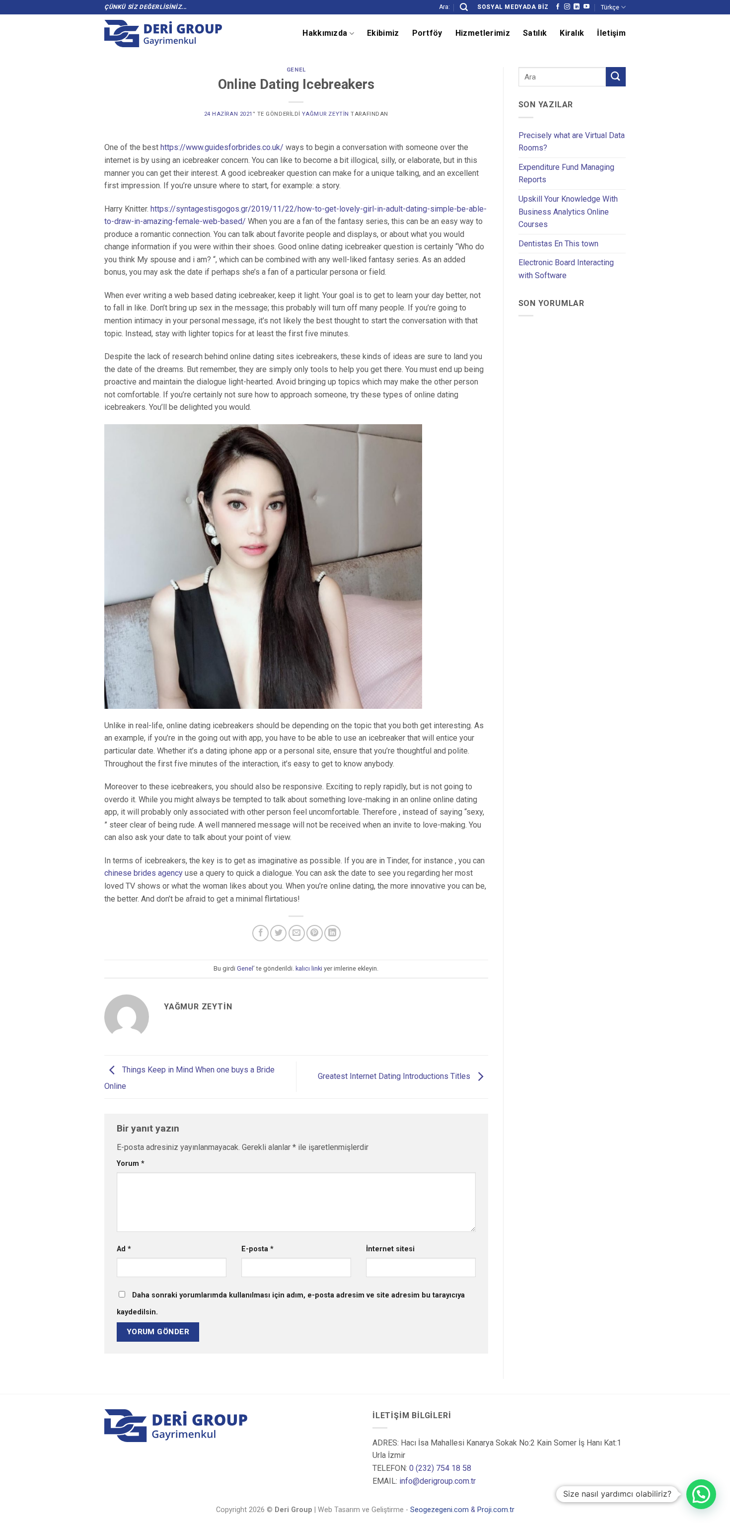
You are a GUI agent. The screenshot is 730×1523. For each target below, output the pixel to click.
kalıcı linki (308, 968)
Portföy (427, 33)
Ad (124, 1249)
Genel (296, 70)
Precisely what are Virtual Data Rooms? (571, 142)
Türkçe (610, 7)
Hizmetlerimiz (482, 33)
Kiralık (572, 33)
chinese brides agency (143, 873)
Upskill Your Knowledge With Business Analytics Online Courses (568, 211)
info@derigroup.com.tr (437, 1481)
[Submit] (616, 76)
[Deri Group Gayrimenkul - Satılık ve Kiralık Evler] (163, 33)
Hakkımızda (324, 33)
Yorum (131, 1163)
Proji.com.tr (495, 1510)
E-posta (257, 1249)
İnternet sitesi (390, 1249)
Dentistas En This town (558, 243)
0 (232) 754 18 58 (440, 1468)
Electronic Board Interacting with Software (566, 269)
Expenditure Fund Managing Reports (566, 173)
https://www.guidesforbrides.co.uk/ (222, 147)
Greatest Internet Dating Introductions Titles (395, 1076)
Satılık (535, 33)
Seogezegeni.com (439, 1510)
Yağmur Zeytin (325, 114)
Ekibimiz (383, 33)
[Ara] (464, 7)
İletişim (611, 33)
